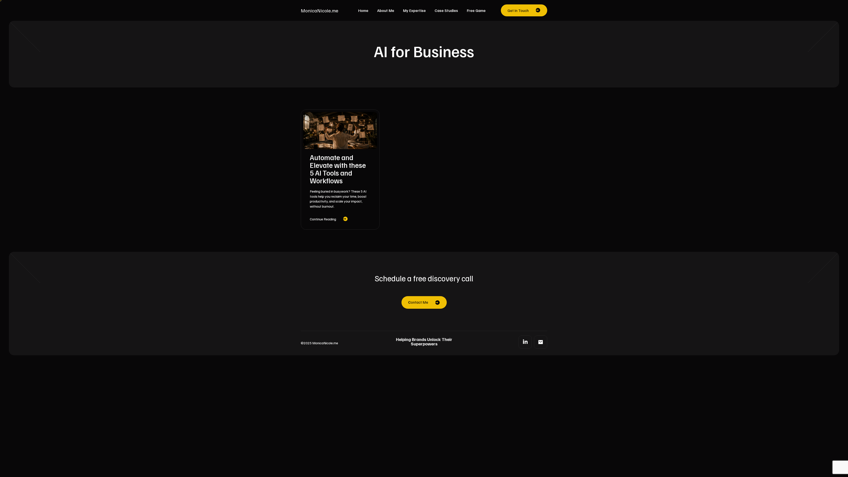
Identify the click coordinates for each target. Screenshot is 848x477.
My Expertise (414, 10)
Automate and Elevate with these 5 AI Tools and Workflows (338, 169)
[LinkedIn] (525, 342)
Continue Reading (323, 219)
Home (363, 10)
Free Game (476, 10)
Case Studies (446, 10)
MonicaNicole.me (319, 10)
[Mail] (540, 342)
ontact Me (418, 302)
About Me (385, 10)
